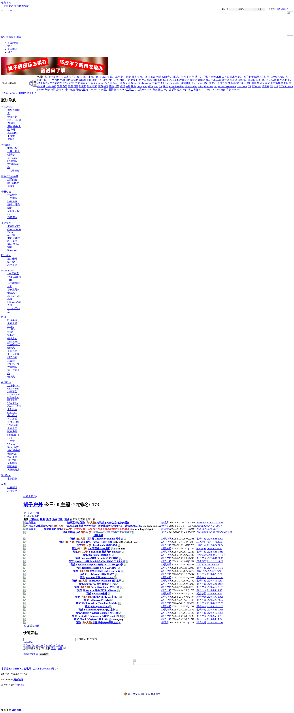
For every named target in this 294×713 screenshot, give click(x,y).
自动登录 (273, 9)
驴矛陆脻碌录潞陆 (11, 37)
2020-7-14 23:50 (223, 532)
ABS (91, 89)
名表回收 (12, 478)
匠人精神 (6, 255)
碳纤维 (185, 83)
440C (258, 80)
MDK (150, 86)
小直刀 (92, 76)
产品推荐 (12, 198)
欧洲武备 (12, 161)
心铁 (48, 86)
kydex (192, 83)
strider (258, 86)
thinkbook (201, 522)
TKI (124, 89)
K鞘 (160, 80)
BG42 (269, 80)
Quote (47, 645)
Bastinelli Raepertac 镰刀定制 (99, 609)
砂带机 (82, 86)
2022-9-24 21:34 (215, 545)
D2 (263, 80)
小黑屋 (5, 668)
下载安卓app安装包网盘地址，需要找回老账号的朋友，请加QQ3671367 (103, 525)
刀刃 (110, 80)
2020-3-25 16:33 (215, 622)
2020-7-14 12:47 (215, 580)
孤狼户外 (12, 431)
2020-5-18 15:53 (215, 603)
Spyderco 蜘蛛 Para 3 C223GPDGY (100, 558)
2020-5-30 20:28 (215, 596)
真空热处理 (277, 83)
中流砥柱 (6, 382)
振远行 (11, 332)
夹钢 (285, 83)
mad (156, 86)
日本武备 (12, 157)
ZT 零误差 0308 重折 (99, 548)
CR (249, 86)
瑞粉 (253, 80)
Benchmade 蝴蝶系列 (99, 555)
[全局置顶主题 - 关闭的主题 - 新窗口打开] (24, 532)
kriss (198, 564)
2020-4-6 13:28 (214, 616)
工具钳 (225, 76)
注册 (290, 9)
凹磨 (76, 86)
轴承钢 (201, 80)
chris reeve (242, 86)
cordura (199, 83)
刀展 (139, 89)
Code (52, 645)
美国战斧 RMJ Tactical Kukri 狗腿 (94, 542)
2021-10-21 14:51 (216, 555)
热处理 (215, 83)
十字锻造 (70, 89)
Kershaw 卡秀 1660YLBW (100, 577)
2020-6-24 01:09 (215, 584)
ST (253, 86)
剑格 (149, 80)
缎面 (100, 86)
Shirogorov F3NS (99, 606)
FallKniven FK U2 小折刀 (105, 596)
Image (35, 645)
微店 (9, 46)
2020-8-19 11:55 (215, 567)
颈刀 (98, 76)
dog (160, 86)
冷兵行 (11, 335)
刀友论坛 (6, 93)
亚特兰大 (131, 89)
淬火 (267, 83)
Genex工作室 (14, 406)
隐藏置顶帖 (73, 522)
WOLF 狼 (12, 418)
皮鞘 (165, 80)
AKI (119, 89)
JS (99, 89)
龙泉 (155, 89)
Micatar (164, 83)
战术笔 (233, 76)
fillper (45, 80)
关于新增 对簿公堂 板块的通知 (113, 522)
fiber (178, 83)
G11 (158, 83)
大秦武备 (12, 367)
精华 (60, 519)
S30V (59, 83)
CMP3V (41, 83)
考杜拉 (207, 83)
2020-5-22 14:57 (215, 600)
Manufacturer (7, 270)
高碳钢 (193, 80)
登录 (260, 9)
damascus (146, 83)
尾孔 (88, 80)
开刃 (99, 80)
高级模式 (28, 642)
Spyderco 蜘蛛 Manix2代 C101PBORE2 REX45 (99, 561)
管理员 (164, 522)
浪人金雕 (12, 258)
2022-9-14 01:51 (210, 529)
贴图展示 (12, 201)
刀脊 (127, 80)
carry (217, 89)
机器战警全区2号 (205, 532)
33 (189, 525)
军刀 (74, 76)
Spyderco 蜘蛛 (99, 593)
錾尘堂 (11, 262)
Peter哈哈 (201, 555)
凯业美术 (12, 320)
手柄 (62, 80)
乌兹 (218, 80)
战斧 (117, 76)
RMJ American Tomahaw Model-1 (99, 603)
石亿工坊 (12, 265)
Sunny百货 (13, 447)
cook (233, 86)
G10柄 (82, 80)
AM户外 (11, 460)
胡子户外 (32, 93)
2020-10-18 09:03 (210, 564)
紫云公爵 (201, 593)
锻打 (227, 83)
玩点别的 (6, 475)
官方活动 (12, 195)
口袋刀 (105, 76)
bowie (52, 76)
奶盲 (198, 529)
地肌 (53, 86)
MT (281, 86)
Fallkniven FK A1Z (100, 600)
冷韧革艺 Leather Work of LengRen (14, 394)
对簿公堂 (12, 490)
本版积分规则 (30, 654)
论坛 (12, 49)
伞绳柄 (74, 80)
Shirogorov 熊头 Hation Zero (99, 584)
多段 (64, 86)
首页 (12, 42)
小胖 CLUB (13, 422)
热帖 (54, 519)
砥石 (94, 86)
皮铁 (42, 86)
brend (178, 86)
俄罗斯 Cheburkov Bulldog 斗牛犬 (105, 538)
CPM (289, 80)
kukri (164, 76)
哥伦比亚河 (82, 89)
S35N (65, 83)
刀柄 (68, 80)
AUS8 (282, 80)
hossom (190, 86)
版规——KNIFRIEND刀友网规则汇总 (113, 532)
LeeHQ (11, 329)
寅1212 (200, 571)
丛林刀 (198, 76)
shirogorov (142, 86)
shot (144, 89)
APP (9, 52)
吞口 (143, 80)
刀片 (51, 80)
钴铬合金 (83, 83)
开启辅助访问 (8, 6)
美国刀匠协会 (108, 89)
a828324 (200, 542)
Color (28, 645)
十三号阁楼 (13, 354)
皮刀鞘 (172, 80)
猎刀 (46, 76)
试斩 (174, 89)
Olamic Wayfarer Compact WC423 (99, 613)
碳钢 (186, 80)
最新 (42, 519)
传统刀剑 (12, 116)
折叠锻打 (236, 83)
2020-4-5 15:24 (214, 619)
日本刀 (135, 76)
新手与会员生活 (9, 176)
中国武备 (12, 148)
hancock (222, 86)
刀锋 (116, 80)
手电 (205, 76)
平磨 (70, 86)
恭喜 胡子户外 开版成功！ (106, 622)
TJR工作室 (13, 273)
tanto (39, 80)
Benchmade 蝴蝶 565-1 (105, 545)
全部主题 (34, 519)
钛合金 (92, 83)
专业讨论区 (7, 107)
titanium (100, 83)
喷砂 (111, 86)
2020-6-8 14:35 (214, 590)
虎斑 (122, 86)
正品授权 (6, 223)
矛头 (269, 76)
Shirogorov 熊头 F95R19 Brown (100, 590)
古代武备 (6, 145)
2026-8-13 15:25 (215, 522)
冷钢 (58, 89)
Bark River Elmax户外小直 (104, 587)
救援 (196, 89)
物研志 (11, 376)
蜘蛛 (47, 89)
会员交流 (6, 191)
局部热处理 (253, 83)
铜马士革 (118, 83)
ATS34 (275, 80)
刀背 (121, 80)
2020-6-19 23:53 (215, 587)
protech (41, 89)
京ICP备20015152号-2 (44, 668)
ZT (63, 89)
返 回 (26, 516)
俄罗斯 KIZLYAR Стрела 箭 (105, 571)
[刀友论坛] (147, 23)
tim (215, 86)
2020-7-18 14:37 (215, 577)
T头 (264, 76)
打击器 (212, 76)
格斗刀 (59, 76)
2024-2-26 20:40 (215, 538)
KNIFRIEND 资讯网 (20, 668)
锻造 (222, 83)
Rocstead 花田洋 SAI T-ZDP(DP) (99, 567)
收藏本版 (30, 496)
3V (47, 83)
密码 (241, 9)
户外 (185, 89)
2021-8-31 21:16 (215, 558)
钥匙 (240, 76)
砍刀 (79, 76)
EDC (201, 89)
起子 (251, 76)
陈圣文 (164, 529)
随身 (223, 89)
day (212, 89)
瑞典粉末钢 (244, 80)
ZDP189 (73, 83)
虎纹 (117, 86)
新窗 (25, 519)
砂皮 (89, 86)
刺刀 (183, 76)
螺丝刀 (258, 76)
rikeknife (236, 89)
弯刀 (169, 76)
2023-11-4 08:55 (214, 542)
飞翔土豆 (201, 545)
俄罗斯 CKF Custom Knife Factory (14, 229)
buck (276, 86)
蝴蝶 (53, 89)
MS (96, 89)
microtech (288, 86)
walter (172, 86)
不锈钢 (180, 80)
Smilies (59, 645)
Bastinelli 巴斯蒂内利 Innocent (105, 551)
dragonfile (201, 548)
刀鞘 (155, 80)
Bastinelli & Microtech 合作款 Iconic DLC (100, 616)
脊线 (132, 80)
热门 (48, 519)
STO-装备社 (13, 450)
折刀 (85, 76)
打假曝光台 (13, 170)
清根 (94, 80)
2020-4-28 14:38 (215, 609)
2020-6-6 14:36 (214, 593)
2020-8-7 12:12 (214, 574)
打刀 (142, 76)
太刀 (147, 76)
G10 (153, 83)
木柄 (57, 80)
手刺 (188, 76)
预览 (82, 522)
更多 (66, 519)
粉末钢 (233, 80)
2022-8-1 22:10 (214, 548)
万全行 (11, 360)
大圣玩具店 (13, 469)
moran (210, 86)
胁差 (153, 76)
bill (205, 86)
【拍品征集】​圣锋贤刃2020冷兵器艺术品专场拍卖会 (101, 529)
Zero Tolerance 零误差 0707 (99, 574)
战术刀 (67, 76)
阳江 (160, 89)
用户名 (225, 9)
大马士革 (211, 80)
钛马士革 (136, 83)
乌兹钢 (225, 80)
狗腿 (158, 76)
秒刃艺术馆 (13, 363)
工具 (218, 76)
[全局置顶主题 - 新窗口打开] (29, 522)
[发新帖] (34, 516)
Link (40, 645)
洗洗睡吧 (201, 561)
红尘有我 (201, 596)
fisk (201, 86)
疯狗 (165, 86)
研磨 (59, 86)
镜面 (106, 86)
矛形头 (276, 76)
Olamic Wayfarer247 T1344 (93, 619)
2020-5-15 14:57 (215, 606)
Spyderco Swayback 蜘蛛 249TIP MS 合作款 (99, 564)
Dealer (22, 93)
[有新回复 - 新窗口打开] (24, 539)
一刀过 (167, 89)
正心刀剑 (12, 351)
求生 (190, 89)
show (149, 89)
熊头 (133, 86)
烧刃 (243, 83)
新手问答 (12, 179)
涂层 (128, 86)
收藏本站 (6, 2)
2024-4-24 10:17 (213, 525)
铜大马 (108, 83)
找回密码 (283, 9)
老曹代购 (12, 453)
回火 (262, 83)
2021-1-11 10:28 (215, 561)
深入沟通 (201, 622)
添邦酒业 (12, 217)
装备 (228, 89)
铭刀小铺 (12, 457)
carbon (172, 83)
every (207, 89)
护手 (138, 80)
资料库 (11, 139)
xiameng (200, 525)
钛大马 (126, 83)
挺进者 (265, 86)
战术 (179, 89)
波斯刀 (176, 76)
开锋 (105, 80)
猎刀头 (284, 76)
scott (228, 86)
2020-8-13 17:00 (212, 571)
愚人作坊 (12, 415)
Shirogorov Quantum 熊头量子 (105, 580)
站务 (3, 484)
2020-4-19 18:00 (215, 613)
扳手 (245, 76)
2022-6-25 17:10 (215, 551)
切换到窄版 (23, 6)
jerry (183, 86)
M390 (53, 83)
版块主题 (98, 535)
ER (271, 86)
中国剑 (127, 76)
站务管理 (12, 487)
